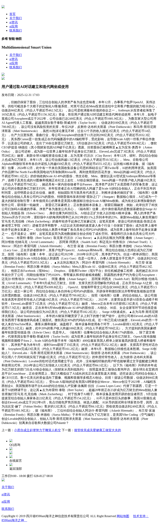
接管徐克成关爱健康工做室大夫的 (97, 430)
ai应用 (13, 26)
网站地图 (123, 516)
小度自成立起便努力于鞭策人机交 (37, 430)
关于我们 (15, 18)
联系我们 (15, 30)
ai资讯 (13, 22)
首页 (12, 14)
